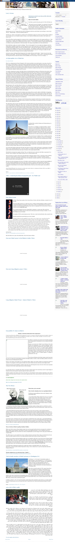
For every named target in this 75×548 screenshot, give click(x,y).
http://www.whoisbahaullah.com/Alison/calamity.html (15, 233)
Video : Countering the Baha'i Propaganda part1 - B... (63, 158)
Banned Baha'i (58, 30)
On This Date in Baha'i (60, 37)
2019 (58, 123)
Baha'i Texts (58, 92)
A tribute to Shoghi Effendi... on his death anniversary (64, 280)
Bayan (57, 32)
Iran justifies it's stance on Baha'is (15, 331)
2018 (58, 125)
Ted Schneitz (58, 72)
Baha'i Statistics (58, 90)
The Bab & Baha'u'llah (60, 41)
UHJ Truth (57, 43)
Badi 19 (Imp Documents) (60, 51)
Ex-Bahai (57, 34)
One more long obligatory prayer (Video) (16, 269)
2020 (58, 122)
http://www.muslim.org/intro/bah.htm (12, 424)
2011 (58, 139)
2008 (58, 197)
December (60, 140)
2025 (58, 112)
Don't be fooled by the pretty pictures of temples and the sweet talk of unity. (62, 206)
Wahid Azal (58, 57)
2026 (58, 110)
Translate (63, 16)
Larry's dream (10, 13)
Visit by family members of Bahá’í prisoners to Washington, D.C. (23, 456)
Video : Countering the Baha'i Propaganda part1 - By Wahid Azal (23, 175)
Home (29, 539)
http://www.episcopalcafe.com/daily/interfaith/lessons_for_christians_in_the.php (20, 172)
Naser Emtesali (58, 71)
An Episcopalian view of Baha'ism (15, 58)
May (59, 183)
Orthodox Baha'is (59, 39)
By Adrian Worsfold (9, 60)
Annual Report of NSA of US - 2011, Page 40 (17, 484)
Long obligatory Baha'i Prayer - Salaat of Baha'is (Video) (21, 300)
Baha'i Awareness (59, 83)
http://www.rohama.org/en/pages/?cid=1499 (14, 382)
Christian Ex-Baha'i (59, 69)
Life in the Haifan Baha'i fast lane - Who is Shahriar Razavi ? (64, 269)
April (59, 185)
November (60, 142)
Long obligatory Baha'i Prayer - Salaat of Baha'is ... (63, 169)
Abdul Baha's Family (59, 81)
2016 (58, 129)
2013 (58, 135)
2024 (58, 114)
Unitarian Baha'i (58, 44)
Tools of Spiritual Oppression (61, 53)
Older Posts (51, 539)
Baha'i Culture (58, 65)
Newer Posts (7, 539)
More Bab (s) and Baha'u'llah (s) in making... (63, 302)
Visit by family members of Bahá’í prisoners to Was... (62, 177)
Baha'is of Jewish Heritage (60, 93)
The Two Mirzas (10, 386)
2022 (58, 118)
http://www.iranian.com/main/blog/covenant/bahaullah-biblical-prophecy (18, 453)
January (59, 191)
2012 (58, 137)
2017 (58, 127)
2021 (58, 120)
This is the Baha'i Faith (59, 74)
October (59, 144)
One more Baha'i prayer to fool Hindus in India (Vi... (63, 163)
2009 (58, 195)
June (59, 181)
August (59, 148)
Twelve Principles (59, 55)
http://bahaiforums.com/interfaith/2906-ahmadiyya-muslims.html (17, 450)
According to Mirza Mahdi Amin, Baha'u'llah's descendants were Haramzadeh (62, 291)
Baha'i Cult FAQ (58, 85)
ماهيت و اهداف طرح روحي (13, 487)
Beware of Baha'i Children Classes (63, 248)
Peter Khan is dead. (11, 197)
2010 (58, 194)
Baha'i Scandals (58, 88)
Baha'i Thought (58, 67)
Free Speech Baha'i (59, 36)
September (60, 146)
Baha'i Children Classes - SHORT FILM (63, 217)
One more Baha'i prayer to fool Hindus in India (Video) (20, 238)
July (59, 150)
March (59, 187)
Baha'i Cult (57, 64)
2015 (58, 131)
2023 (58, 116)
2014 (58, 133)
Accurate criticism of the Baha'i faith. (64, 257)
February (59, 189)
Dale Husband (58, 95)
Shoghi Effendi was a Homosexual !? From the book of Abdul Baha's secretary (64, 228)
